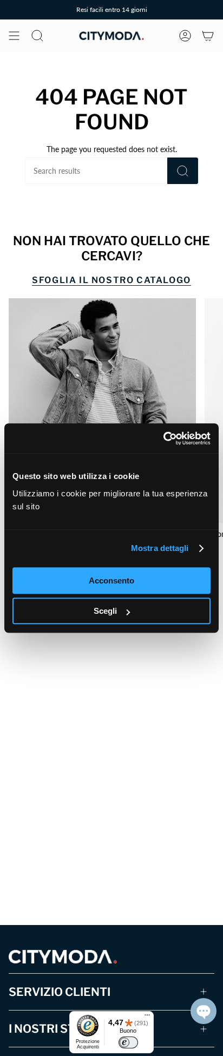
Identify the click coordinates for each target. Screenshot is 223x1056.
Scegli (105, 610)
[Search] (182, 171)
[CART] (207, 35)
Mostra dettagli (160, 548)
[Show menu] (14, 35)
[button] (204, 1011)
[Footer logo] (63, 956)
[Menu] (147, 1017)
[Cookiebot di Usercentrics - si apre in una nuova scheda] (163, 438)
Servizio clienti (59, 992)
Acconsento (111, 580)
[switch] (128, 1042)
